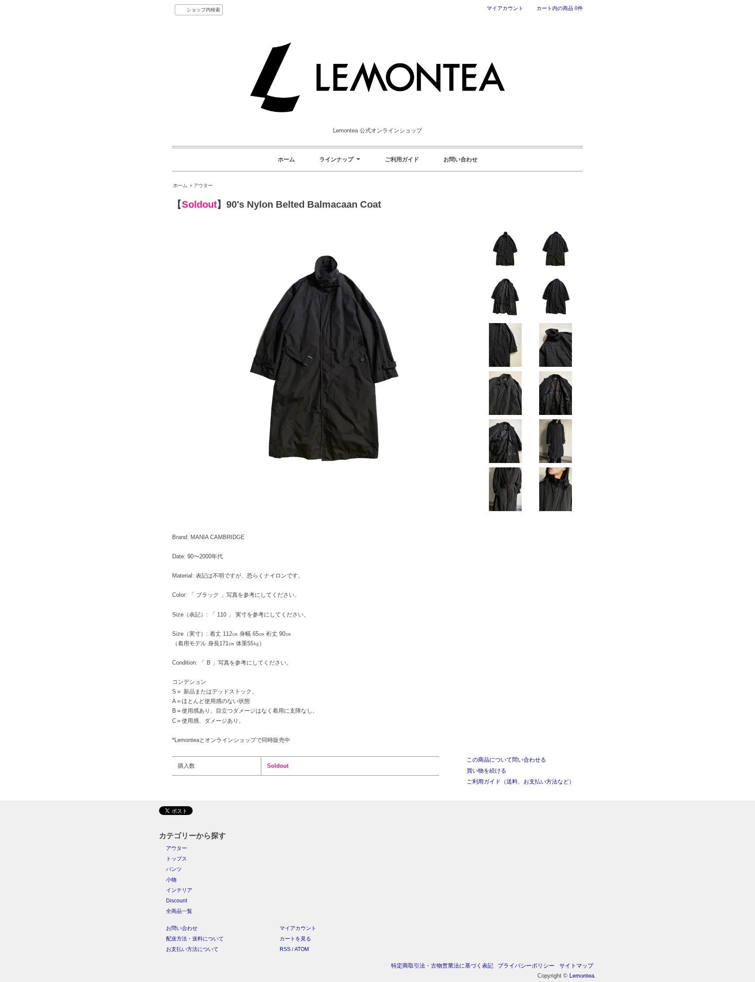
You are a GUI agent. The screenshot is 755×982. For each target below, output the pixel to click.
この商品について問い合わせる (506, 759)
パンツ (174, 869)
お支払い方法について (192, 949)
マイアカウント (505, 8)
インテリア (179, 890)
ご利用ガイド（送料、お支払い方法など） (521, 781)
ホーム (286, 159)
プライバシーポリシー (526, 965)
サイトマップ (576, 965)
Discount (176, 901)
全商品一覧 (179, 911)
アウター (176, 848)
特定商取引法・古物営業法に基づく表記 (442, 965)
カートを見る (295, 939)
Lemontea (581, 975)
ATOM (301, 949)
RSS (285, 949)
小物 (171, 880)
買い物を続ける (486, 770)
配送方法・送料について (195, 939)
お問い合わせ (460, 159)
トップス (176, 859)
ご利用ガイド (402, 159)
